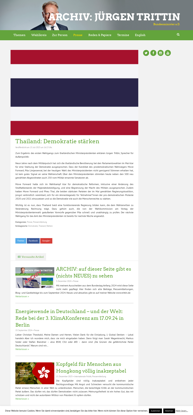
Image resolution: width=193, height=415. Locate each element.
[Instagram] (161, 53)
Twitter (20, 241)
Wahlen (49, 226)
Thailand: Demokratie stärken (57, 141)
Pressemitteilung (40, 222)
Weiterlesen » (22, 296)
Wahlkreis (38, 35)
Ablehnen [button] (169, 411)
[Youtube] (168, 53)
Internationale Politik (82, 376)
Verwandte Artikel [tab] (33, 256)
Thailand (42, 226)
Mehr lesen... (182, 410)
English (140, 35)
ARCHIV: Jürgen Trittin (114, 17)
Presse (77, 35)
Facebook (33, 241)
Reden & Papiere (99, 35)
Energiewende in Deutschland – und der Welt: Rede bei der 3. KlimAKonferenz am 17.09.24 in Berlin (69, 318)
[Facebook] (153, 53)
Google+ (46, 241)
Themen (19, 35)
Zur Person (60, 35)
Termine (123, 35)
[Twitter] (146, 53)
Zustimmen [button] (155, 411)
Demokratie (33, 226)
